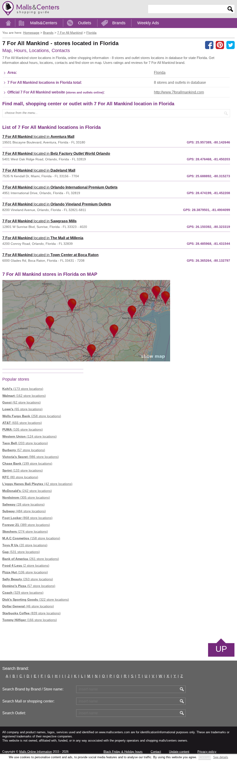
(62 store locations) (21, 402)
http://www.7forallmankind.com (179, 92)
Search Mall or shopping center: (28, 701)
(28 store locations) (23, 504)
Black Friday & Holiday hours (123, 751)
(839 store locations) (31, 613)
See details (220, 757)
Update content (179, 751)
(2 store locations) (25, 565)
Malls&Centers (43, 23)
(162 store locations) (24, 396)
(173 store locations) (22, 389)
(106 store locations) (25, 572)
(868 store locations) (27, 518)
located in (38, 137)
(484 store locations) (24, 511)
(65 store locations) (22, 409)
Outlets (84, 23)
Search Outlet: (14, 713)
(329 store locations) (23, 592)
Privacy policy (206, 751)
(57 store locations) (23, 450)
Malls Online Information (35, 751)
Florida (159, 73)
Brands (118, 23)
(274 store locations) (25, 531)
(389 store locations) (26, 525)
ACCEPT (205, 757)
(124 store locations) (29, 436)
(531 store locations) (21, 552)
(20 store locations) (24, 545)
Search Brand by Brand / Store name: (32, 689)
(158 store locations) (31, 538)
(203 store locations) (25, 443)
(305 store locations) (26, 497)
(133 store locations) (22, 470)
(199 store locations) (27, 463)
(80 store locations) (20, 477)
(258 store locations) (31, 416)
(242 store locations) (27, 491)
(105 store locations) (22, 429)
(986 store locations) (30, 457)
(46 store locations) (28, 606)
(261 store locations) (30, 559)
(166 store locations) (29, 620)
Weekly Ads (148, 23)
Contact (156, 751)
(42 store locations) (37, 484)
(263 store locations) (27, 579)
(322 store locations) (35, 599)
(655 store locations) (22, 423)
